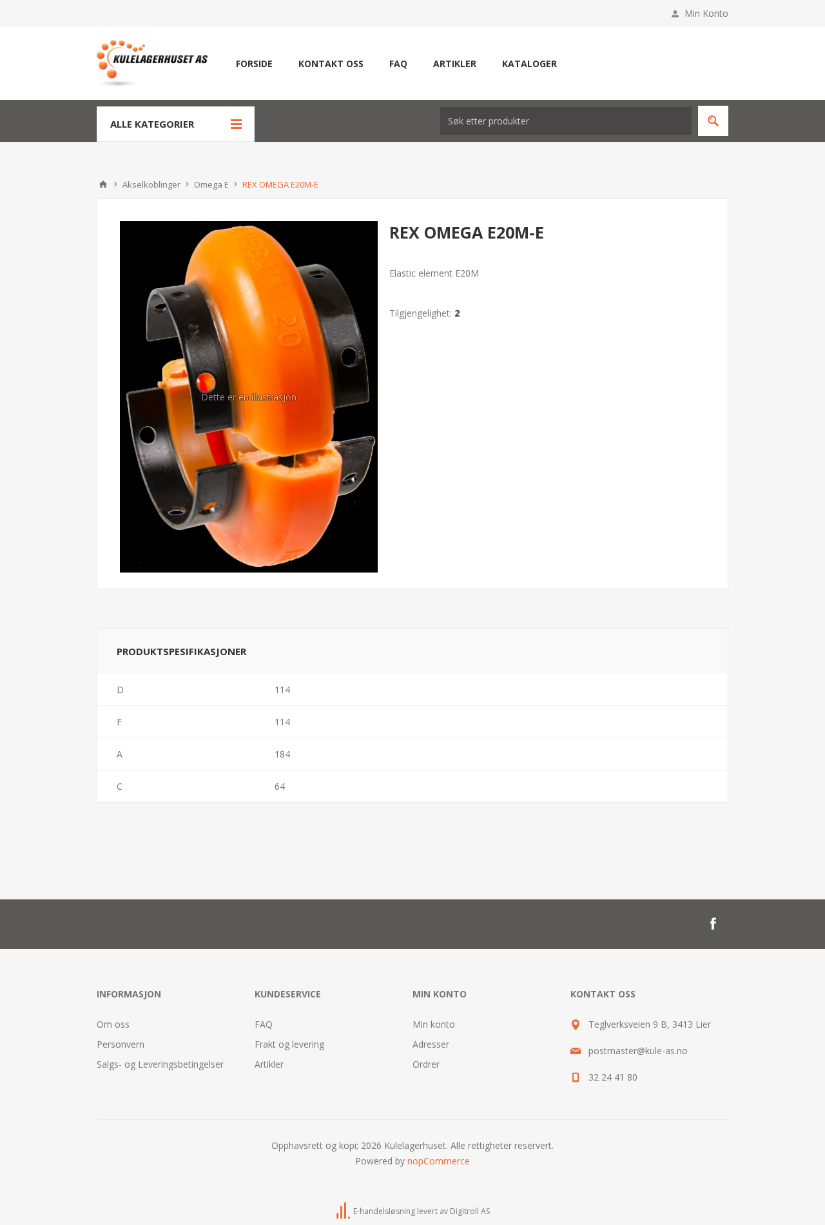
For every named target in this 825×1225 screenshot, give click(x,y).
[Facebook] (713, 924)
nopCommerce (438, 1161)
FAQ (264, 1024)
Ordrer (426, 1064)
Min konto (433, 1024)
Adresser (430, 1044)
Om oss (113, 1024)
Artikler (269, 1064)
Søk (713, 121)
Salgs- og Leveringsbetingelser (160, 1064)
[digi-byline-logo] (344, 1211)
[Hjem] (103, 184)
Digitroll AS (470, 1211)
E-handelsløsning (384, 1211)
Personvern (120, 1044)
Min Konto (706, 13)
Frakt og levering (289, 1044)
